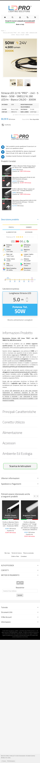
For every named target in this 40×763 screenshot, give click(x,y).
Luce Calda (9, 251)
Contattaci (24, 556)
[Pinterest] (22, 583)
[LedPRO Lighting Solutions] (20, 9)
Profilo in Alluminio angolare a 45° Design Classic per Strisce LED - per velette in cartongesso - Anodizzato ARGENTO (29, 526)
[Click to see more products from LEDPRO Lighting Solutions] (20, 137)
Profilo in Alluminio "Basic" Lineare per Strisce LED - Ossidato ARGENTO (23, 189)
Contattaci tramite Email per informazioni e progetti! (21, 156)
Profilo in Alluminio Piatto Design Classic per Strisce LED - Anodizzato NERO (11, 524)
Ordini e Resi (15, 556)
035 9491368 (17, 151)
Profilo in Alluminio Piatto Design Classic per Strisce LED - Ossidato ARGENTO (24, 166)
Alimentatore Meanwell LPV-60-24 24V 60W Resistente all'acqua (23, 178)
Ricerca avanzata (28, 553)
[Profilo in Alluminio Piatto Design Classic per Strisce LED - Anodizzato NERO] (10, 510)
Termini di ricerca (17, 553)
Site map (7, 553)
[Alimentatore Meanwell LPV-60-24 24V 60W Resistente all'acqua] (6, 182)
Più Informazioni (11, 761)
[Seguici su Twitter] (18, 583)
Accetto (4, 761)
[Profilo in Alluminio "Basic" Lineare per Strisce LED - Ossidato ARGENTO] (6, 193)
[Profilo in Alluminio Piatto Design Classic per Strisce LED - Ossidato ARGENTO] (6, 170)
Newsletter (20, 588)
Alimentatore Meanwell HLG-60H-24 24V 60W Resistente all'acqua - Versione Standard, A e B (24, 202)
